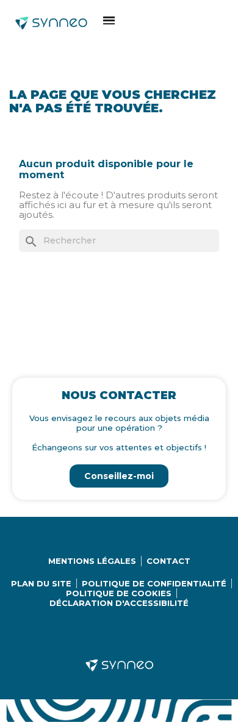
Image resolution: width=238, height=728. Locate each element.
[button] (109, 20)
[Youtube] (133, 632)
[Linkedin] (78, 632)
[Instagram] (105, 632)
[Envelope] (160, 632)
